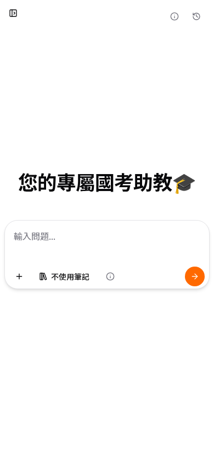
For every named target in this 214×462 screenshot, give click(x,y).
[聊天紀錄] (196, 16)
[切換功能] (19, 276)
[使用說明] (174, 16)
